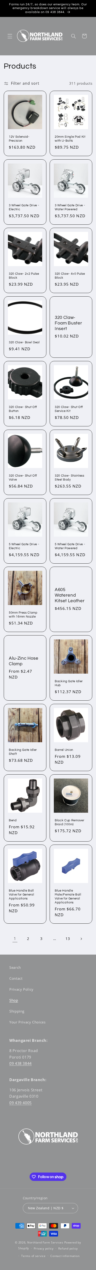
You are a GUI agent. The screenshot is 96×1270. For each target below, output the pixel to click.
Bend (13, 820)
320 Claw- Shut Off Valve (23, 477)
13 (67, 938)
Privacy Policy (21, 989)
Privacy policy (44, 1248)
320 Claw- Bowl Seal (24, 342)
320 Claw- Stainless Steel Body (69, 477)
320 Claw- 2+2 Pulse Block (24, 275)
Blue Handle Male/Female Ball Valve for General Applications (68, 896)
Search (15, 967)
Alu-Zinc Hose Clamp (23, 661)
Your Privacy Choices (27, 1022)
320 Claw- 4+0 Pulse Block (70, 275)
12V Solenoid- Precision (19, 138)
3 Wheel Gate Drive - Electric (24, 207)
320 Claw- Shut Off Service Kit (69, 409)
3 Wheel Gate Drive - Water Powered (70, 207)
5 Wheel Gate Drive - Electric (24, 546)
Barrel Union (64, 750)
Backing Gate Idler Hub (69, 683)
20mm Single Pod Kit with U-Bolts (70, 138)
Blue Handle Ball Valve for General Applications (21, 894)
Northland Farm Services (45, 1242)
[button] (9, 36)
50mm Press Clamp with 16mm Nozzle (23, 614)
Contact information (64, 1256)
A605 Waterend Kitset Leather (70, 595)
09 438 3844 (20, 1063)
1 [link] (15, 938)
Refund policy (68, 1248)
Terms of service (33, 1256)
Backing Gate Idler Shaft (23, 751)
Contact (15, 978)
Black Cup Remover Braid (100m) (69, 822)
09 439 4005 (20, 1102)
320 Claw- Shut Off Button (23, 409)
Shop (13, 1000)
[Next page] (81, 938)
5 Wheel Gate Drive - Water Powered (70, 546)
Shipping (16, 1011)
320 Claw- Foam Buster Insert (68, 323)
